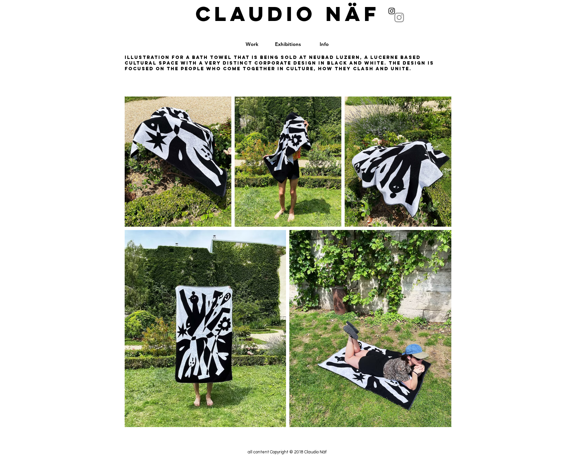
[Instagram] (399, 17)
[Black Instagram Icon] (391, 11)
